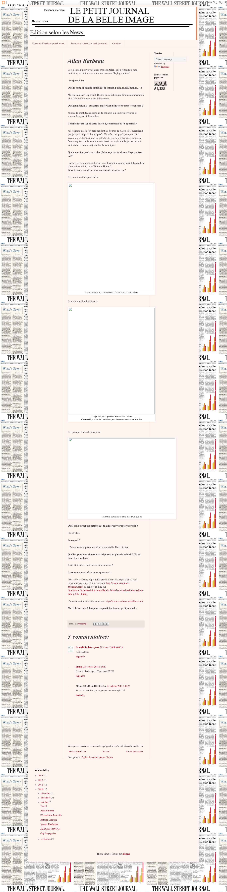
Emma (79, 666)
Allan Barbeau (47, 810)
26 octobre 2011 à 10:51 (94, 666)
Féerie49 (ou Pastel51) (51, 815)
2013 (41, 779)
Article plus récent (77, 751)
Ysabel (43, 806)
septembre (46, 838)
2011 (41, 789)
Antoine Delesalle (48, 819)
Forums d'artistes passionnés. (48, 43)
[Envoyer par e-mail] (94, 624)
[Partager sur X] (101, 624)
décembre (46, 793)
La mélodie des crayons (87, 647)
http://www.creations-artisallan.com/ (124, 601)
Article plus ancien (134, 751)
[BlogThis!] (97, 624)
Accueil (106, 751)
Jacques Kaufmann (49, 824)
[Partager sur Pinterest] (107, 624)
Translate (165, 66)
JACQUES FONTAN (50, 828)
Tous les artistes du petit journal (89, 43)
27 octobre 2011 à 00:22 (118, 685)
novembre (46, 797)
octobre (45, 802)
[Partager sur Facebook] (104, 624)
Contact (116, 43)
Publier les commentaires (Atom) (97, 757)
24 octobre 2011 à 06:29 (111, 647)
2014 (41, 775)
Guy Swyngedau (48, 833)
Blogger (126, 853)
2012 (41, 784)
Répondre (80, 656)
